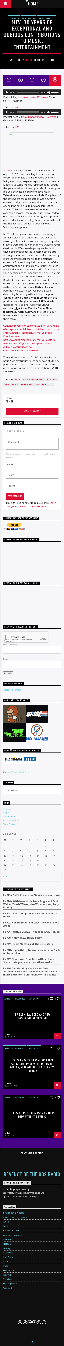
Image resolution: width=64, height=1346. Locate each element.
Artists (8, 998)
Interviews (34, 998)
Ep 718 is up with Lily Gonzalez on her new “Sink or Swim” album (31, 952)
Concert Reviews (11, 1230)
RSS (17, 107)
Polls (5, 1266)
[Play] (7, 92)
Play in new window (24, 97)
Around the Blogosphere (15, 1217)
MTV (9, 170)
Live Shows (8, 1257)
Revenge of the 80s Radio (18, 889)
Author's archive (32, 411)
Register (7, 809)
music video (11, 384)
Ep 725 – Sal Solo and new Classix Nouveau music (32, 895)
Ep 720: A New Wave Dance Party (22, 938)
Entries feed (9, 816)
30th (17, 379)
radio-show (28, 18)
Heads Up (14, 18)
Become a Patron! (12, 689)
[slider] (55, 92)
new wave (27, 384)
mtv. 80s (52, 379)
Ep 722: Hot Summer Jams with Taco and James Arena (31, 924)
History (6, 1248)
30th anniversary (33, 379)
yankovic (47, 384)
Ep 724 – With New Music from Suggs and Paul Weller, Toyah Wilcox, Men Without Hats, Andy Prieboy (31, 904)
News (6, 1261)
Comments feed (11, 820)
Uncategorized (46, 18)
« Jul (5, 876)
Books (6, 1226)
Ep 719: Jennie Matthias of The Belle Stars (28, 944)
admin (28, 60)
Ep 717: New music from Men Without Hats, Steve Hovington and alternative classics (29, 961)
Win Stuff (7, 1288)
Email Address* (10, 644)
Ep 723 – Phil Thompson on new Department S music (30, 915)
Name (5, 659)
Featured (20, 998)
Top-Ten (7, 1279)
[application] (32, 92)
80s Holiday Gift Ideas (13, 1212)
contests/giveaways (12, 1235)
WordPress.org (10, 824)
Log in (6, 812)
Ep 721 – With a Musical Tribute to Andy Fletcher (31, 931)
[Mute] (48, 92)
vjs (37, 384)
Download (43, 97)
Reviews (7, 1274)
